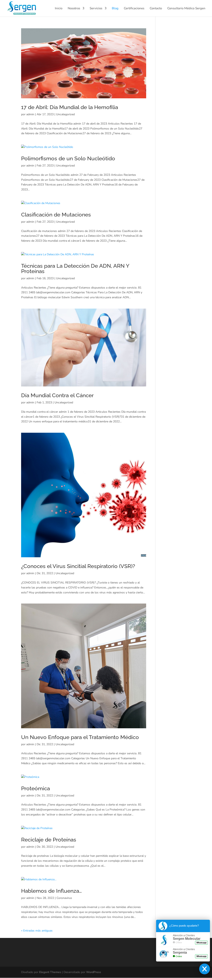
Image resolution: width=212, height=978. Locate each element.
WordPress (93, 972)
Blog (115, 8)
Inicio (58, 8)
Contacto (156, 8)
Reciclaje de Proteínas (48, 840)
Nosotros (74, 8)
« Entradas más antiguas (37, 931)
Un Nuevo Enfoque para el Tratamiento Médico (80, 737)
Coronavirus (64, 898)
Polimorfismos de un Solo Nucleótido (68, 158)
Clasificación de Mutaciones (56, 215)
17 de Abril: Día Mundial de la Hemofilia (69, 107)
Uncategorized (65, 114)
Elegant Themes (50, 972)
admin (30, 114)
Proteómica (35, 788)
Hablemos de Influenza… (51, 891)
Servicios (96, 8)
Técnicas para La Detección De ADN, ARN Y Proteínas (75, 268)
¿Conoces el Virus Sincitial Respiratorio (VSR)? (78, 566)
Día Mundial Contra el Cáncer (57, 395)
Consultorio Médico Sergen (186, 8)
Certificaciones (134, 8)
